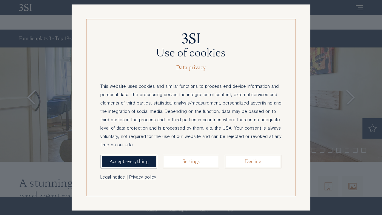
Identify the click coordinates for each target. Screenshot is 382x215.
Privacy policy (142, 177)
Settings (191, 161)
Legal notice (112, 177)
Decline (253, 161)
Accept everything (129, 161)
